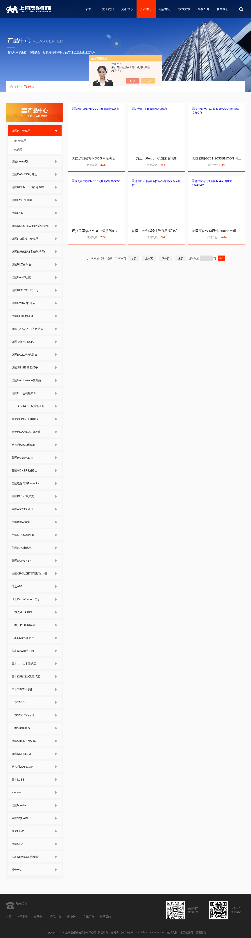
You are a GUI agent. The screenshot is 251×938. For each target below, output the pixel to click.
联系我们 (222, 9)
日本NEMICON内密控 (25, 856)
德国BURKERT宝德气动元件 (29, 251)
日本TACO (18, 702)
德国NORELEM (21, 753)
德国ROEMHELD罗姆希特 (28, 187)
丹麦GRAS (18, 831)
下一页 (165, 258)
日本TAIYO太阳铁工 (24, 663)
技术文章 (184, 9)
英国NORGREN (21, 560)
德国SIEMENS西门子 (25, 367)
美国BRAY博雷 (21, 522)
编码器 (18, 149)
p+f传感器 (20, 140)
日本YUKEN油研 (22, 689)
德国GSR (17, 212)
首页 (89, 9)
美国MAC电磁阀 (22, 547)
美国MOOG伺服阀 (23, 534)
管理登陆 (201, 932)
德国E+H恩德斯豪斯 (24, 393)
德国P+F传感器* (22, 130)
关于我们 (108, 9)
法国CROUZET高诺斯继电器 (29, 573)
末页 (180, 258)
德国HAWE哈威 (21, 277)
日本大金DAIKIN (22, 612)
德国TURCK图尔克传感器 (27, 328)
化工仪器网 (186, 932)
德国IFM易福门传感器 (25, 238)
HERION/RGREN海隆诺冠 (28, 406)
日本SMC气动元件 (23, 715)
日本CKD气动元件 (23, 637)
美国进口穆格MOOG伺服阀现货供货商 (96, 158)
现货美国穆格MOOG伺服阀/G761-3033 (96, 231)
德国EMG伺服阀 (22, 200)
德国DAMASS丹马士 (24, 174)
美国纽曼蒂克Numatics (26, 483)
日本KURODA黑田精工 (26, 676)
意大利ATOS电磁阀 (23, 444)
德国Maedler (19, 805)
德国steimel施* (21, 161)
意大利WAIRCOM (22, 766)
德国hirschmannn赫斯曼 (26, 380)
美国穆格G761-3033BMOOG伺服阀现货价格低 (216, 158)
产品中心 (146, 9)
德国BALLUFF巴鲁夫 (24, 354)
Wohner (16, 792)
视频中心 (165, 9)
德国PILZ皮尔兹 (21, 264)
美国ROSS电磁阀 (22, 457)
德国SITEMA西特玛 (24, 740)
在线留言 (203, 9)
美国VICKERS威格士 (24, 470)
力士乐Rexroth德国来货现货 (156, 158)
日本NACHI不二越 (23, 650)
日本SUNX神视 (21, 728)
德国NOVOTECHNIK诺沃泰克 (30, 225)
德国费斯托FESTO (23, 341)
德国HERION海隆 (22, 316)
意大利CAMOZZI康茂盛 (26, 431)
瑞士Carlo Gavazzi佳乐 (26, 599)
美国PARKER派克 (23, 496)
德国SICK (18, 843)
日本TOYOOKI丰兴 (23, 625)
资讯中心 (127, 9)
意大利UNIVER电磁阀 (25, 419)
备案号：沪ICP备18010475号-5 (129, 932)
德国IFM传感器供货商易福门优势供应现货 (156, 231)
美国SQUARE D (22, 818)
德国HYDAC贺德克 (23, 303)
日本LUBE (18, 779)
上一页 (149, 258)
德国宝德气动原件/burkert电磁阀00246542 (216, 231)
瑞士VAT (17, 869)
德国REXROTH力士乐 (25, 290)
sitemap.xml (157, 932)
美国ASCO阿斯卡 (22, 509)
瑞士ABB (17, 586)
